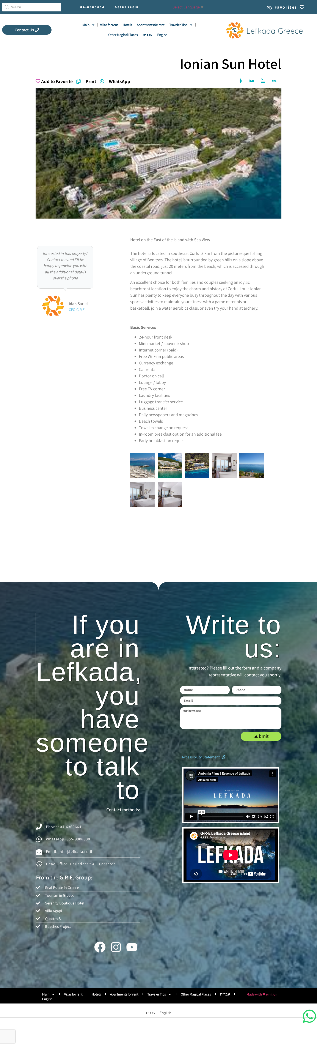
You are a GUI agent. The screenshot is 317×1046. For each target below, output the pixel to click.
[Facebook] (100, 947)
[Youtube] (132, 947)
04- (92, 7)
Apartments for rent (150, 24)
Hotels (127, 24)
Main (85, 24)
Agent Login (127, 7)
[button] (203, 757)
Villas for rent (109, 24)
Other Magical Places (123, 34)
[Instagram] (116, 947)
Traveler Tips (178, 24)
